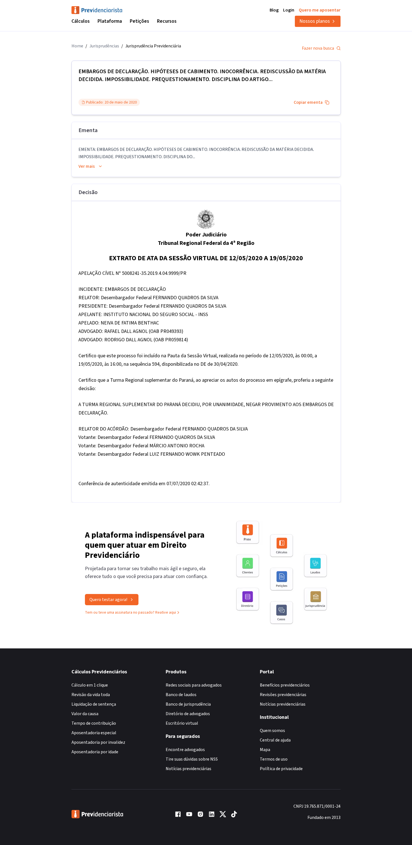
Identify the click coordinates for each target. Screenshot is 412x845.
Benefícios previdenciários (285, 685)
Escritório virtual (182, 723)
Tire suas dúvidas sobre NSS (192, 759)
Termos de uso (274, 759)
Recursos (167, 21)
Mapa (265, 749)
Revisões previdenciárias (283, 694)
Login (288, 10)
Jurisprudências (104, 46)
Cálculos (80, 21)
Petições (139, 21)
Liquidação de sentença (93, 704)
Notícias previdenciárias (188, 768)
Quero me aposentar (320, 10)
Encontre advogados (185, 749)
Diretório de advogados (188, 713)
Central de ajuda (275, 740)
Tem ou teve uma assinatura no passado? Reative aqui (130, 612)
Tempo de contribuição (93, 723)
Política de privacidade (281, 768)
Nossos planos (314, 21)
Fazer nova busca (318, 48)
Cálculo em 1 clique (89, 685)
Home (77, 46)
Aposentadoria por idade (94, 751)
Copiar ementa (308, 102)
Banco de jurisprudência (188, 704)
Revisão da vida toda (90, 694)
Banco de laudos (181, 694)
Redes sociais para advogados (194, 685)
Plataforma (110, 21)
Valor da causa (84, 713)
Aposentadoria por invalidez (98, 742)
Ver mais (86, 166)
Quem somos (272, 730)
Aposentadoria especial (93, 732)
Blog (274, 10)
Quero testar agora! (108, 600)
